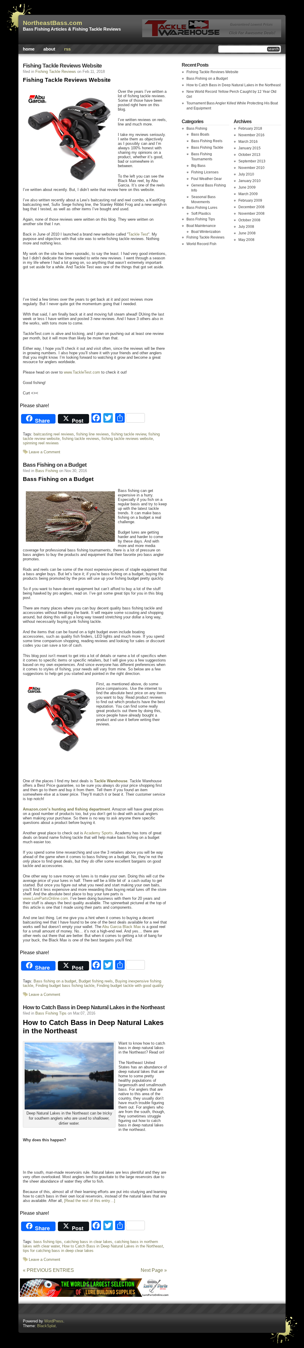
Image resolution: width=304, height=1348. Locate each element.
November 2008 (251, 213)
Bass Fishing (46, 470)
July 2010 (246, 174)
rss (67, 49)
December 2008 (251, 207)
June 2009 (247, 187)
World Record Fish (201, 244)
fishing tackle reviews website (127, 438)
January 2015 (249, 148)
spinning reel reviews (41, 443)
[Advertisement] (90, 282)
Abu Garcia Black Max (121, 926)
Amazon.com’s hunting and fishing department (66, 809)
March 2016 (248, 141)
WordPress (53, 1321)
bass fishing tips (48, 1241)
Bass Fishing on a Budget (54, 465)
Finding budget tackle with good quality (130, 985)
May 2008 (246, 240)
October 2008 (249, 220)
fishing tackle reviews (80, 438)
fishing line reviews (92, 434)
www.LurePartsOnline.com (45, 898)
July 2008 (246, 227)
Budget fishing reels (96, 981)
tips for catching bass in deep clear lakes (58, 1250)
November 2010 (251, 168)
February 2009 (250, 200)
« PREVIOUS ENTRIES (48, 1270)
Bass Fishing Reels (206, 141)
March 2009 (248, 194)
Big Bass (198, 166)
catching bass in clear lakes (88, 1241)
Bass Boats (200, 134)
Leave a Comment (44, 452)
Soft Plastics (201, 213)
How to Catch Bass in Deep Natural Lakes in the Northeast (93, 1007)
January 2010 (249, 181)
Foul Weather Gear (206, 179)
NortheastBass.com (52, 22)
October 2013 (249, 155)
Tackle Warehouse (110, 781)
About (49, 49)
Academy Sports (98, 833)
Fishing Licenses (204, 172)
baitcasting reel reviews (54, 434)
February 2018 (250, 128)
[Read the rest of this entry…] (89, 1200)
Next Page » (154, 1270)
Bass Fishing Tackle (207, 147)
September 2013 (251, 161)
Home (28, 49)
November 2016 (251, 135)
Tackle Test (138, 234)
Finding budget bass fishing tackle (65, 985)
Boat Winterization (206, 232)
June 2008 (247, 233)
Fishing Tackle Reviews (55, 71)
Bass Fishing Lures (201, 208)
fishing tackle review (128, 434)
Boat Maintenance (201, 226)
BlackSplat (46, 1326)
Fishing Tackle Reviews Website (62, 65)
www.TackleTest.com (82, 372)
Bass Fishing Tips (50, 1013)
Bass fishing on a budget (55, 981)
